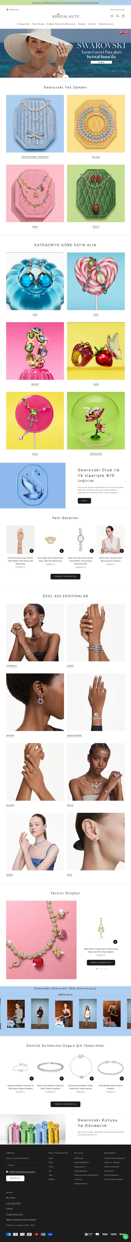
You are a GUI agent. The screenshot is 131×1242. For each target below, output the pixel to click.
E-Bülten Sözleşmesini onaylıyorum (22, 1172)
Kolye (51, 1162)
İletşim (9, 1192)
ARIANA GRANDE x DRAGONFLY (35, 157)
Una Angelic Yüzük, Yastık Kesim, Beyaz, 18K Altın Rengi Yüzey (50, 559)
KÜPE (35, 314)
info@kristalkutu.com (14, 1214)
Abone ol (15, 1178)
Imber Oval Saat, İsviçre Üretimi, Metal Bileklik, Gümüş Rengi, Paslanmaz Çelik (80, 561)
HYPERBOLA (11, 666)
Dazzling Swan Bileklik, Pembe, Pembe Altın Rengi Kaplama (80, 1087)
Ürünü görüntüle (101, 962)
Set (50, 1171)
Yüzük (51, 1167)
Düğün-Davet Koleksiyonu (61, 24)
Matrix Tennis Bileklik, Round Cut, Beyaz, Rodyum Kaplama (50, 1087)
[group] (65, 53)
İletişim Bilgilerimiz (81, 1162)
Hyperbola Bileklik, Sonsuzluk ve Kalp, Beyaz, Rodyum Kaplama (20, 1087)
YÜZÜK (96, 384)
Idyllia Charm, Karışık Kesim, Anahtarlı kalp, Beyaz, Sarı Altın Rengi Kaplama (101, 950)
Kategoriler (23, 24)
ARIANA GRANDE (74, 735)
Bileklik (51, 1179)
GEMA (35, 226)
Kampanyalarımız (81, 1183)
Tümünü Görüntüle (65, 1104)
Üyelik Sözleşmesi (111, 1175)
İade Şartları (109, 1171)
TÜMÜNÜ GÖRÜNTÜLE (65, 576)
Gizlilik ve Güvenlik (111, 1167)
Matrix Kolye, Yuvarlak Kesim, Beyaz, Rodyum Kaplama (110, 559)
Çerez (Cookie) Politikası (113, 1179)
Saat (50, 1175)
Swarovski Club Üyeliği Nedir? (86, 1175)
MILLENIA (96, 157)
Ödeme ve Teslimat (111, 1162)
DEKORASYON (96, 454)
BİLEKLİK (35, 384)
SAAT (96, 314)
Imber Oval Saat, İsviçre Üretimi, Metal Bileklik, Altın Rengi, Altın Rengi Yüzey (20, 561)
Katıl (84, 501)
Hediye (82, 24)
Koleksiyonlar (106, 24)
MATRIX (9, 875)
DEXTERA (10, 735)
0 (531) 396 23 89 (13, 1203)
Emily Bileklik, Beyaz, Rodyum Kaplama (110, 1087)
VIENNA (70, 666)
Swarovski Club (117, 10)
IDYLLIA (96, 226)
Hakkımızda (78, 1158)
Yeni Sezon (38, 24)
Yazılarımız (78, 1179)
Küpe (51, 1158)
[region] (65, 53)
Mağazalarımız (79, 1167)
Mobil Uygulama (80, 1171)
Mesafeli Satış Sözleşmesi (114, 1158)
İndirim (92, 24)
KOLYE (35, 454)
